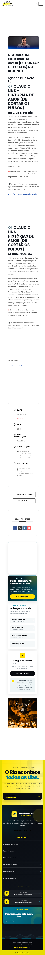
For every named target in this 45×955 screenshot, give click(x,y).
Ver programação (22, 597)
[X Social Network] (20, 528)
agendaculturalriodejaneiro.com (22, 947)
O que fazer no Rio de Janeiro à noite (22, 194)
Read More (21, 441)
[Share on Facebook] (15, 528)
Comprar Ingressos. (15, 365)
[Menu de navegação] (41, 4)
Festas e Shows (24, 469)
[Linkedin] (24, 528)
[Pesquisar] (36, 4)
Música (21, 471)
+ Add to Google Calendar (24, 494)
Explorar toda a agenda (21, 830)
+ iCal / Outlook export (24, 501)
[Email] (29, 528)
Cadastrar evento (22, 673)
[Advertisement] (22, 22)
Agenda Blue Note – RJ (22, 80)
